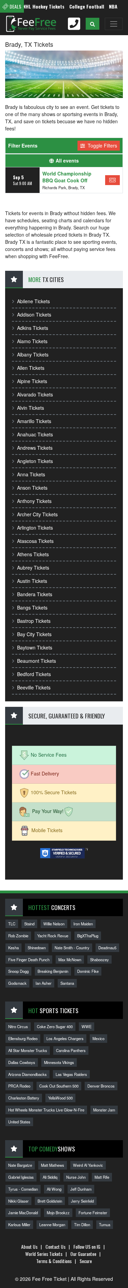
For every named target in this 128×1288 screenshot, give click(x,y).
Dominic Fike (88, 971)
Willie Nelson (54, 923)
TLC (11, 923)
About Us (29, 1246)
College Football (79, 6)
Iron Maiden (83, 923)
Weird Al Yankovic (88, 1165)
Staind (29, 923)
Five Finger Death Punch (28, 959)
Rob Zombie (18, 935)
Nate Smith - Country (72, 947)
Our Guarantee (83, 1253)
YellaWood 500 (60, 1098)
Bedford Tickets (34, 674)
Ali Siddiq (50, 1177)
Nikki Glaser (18, 1201)
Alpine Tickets (32, 381)
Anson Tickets (32, 487)
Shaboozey (99, 959)
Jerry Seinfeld (82, 1201)
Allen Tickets (30, 367)
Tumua (104, 1224)
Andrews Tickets (35, 447)
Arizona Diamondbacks (27, 1074)
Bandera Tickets (34, 594)
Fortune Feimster (93, 1212)
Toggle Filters (101, 145)
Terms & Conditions (54, 1260)
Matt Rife (102, 1177)
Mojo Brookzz (58, 1212)
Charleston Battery (23, 1098)
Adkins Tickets (32, 327)
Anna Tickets (31, 474)
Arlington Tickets (35, 527)
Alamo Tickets (32, 341)
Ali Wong (54, 1189)
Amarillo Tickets (34, 421)
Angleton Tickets (35, 461)
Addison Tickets (34, 314)
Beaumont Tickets (36, 660)
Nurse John (76, 1177)
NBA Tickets (114, 6)
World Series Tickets (43, 1253)
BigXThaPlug (87, 935)
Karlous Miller (19, 1224)
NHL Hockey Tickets (36, 6)
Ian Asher (43, 983)
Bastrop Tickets (34, 620)
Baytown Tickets (34, 647)
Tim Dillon (82, 1224)
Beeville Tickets (34, 687)
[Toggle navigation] (114, 24)
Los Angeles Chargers (65, 1038)
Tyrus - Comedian (23, 1189)
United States (19, 1121)
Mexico (98, 1038)
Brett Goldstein (50, 1201)
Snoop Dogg (18, 971)
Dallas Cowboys (21, 1062)
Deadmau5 (107, 947)
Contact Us (55, 1246)
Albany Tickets (32, 354)
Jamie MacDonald (23, 1212)
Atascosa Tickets (35, 540)
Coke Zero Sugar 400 (55, 1026)
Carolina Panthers (71, 1050)
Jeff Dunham (80, 1189)
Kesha (13, 947)
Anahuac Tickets (35, 434)
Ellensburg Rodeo (23, 1038)
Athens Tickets (33, 554)
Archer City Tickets (37, 514)
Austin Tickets (32, 580)
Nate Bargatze (20, 1165)
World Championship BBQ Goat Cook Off (66, 177)
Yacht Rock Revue (52, 935)
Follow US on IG (86, 1246)
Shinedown (37, 947)
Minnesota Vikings (59, 1062)
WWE (86, 1026)
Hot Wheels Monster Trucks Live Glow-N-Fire (46, 1109)
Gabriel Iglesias (21, 1177)
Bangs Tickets (32, 607)
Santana (67, 983)
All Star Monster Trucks (27, 1050)
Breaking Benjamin (53, 971)
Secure (86, 1260)
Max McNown (69, 959)
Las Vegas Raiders (71, 1074)
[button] (92, 24)
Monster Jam (104, 1109)
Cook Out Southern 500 (59, 1086)
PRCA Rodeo (19, 1086)
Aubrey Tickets (33, 567)
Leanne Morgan (52, 1224)
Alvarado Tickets (35, 394)
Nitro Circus (18, 1026)
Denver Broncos (101, 1086)
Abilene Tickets (33, 301)
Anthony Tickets (34, 501)
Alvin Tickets (30, 407)
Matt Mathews (52, 1165)
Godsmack (17, 983)
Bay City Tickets (34, 634)
